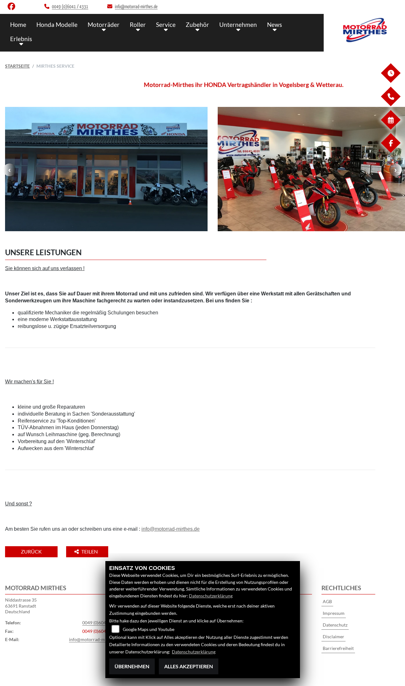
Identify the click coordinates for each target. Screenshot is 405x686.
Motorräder (104, 24)
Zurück (31, 551)
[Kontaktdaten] (390, 105)
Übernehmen (132, 666)
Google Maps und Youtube (148, 629)
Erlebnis (21, 38)
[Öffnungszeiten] (390, 81)
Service (166, 24)
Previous (9, 170)
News (274, 24)
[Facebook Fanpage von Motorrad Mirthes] (13, 7)
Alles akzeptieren (188, 666)
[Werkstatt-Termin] (390, 128)
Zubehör (197, 24)
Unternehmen (238, 24)
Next (395, 170)
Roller (138, 24)
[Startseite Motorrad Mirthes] (364, 31)
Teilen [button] (90, 551)
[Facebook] (390, 151)
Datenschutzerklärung (211, 595)
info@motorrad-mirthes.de (170, 529)
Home (18, 24)
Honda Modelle (57, 24)
